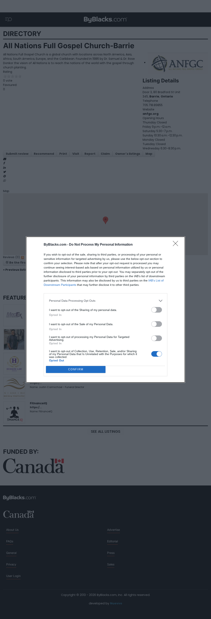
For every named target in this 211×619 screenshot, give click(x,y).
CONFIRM (75, 369)
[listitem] (105, 301)
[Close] (177, 245)
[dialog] (105, 309)
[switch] (156, 310)
